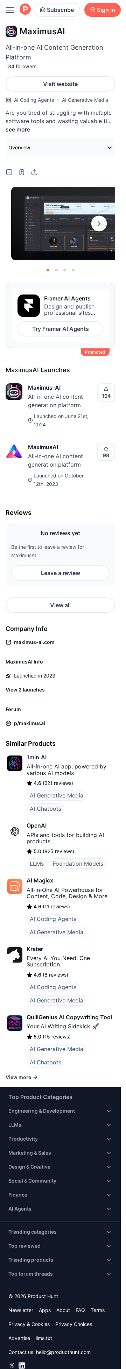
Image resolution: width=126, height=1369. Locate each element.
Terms (98, 1310)
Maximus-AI (44, 387)
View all (60, 605)
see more (18, 129)
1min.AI (37, 757)
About (63, 1310)
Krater (35, 948)
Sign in (106, 9)
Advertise (19, 1338)
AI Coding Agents (34, 100)
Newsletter (20, 1310)
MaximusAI (43, 447)
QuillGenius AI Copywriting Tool (69, 1017)
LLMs (37, 863)
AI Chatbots (45, 808)
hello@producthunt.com (63, 1352)
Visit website (60, 83)
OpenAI (37, 825)
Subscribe (60, 9)
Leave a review (60, 572)
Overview (19, 147)
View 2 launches (25, 690)
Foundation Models (78, 863)
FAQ (80, 1310)
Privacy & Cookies (29, 1324)
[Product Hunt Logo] (25, 9)
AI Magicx (40, 880)
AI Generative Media (85, 100)
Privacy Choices (73, 1324)
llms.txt (44, 1338)
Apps (45, 1310)
